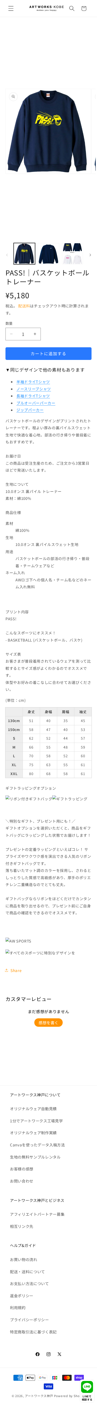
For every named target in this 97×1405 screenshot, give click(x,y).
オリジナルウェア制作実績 (33, 1132)
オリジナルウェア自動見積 (33, 1108)
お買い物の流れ (23, 1259)
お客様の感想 (21, 1168)
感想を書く (48, 1023)
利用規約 (18, 1307)
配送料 (24, 305)
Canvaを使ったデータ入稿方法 (37, 1144)
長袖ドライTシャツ (33, 395)
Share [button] (16, 970)
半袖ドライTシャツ (33, 381)
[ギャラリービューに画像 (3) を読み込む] (72, 253)
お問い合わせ (21, 1181)
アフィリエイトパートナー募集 (37, 1214)
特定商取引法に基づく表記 (33, 1331)
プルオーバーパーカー (35, 402)
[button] (11, 8)
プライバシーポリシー (29, 1319)
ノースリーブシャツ (33, 388)
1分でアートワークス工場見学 (36, 1120)
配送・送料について (27, 1271)
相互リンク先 (21, 1226)
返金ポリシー (21, 1295)
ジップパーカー (30, 409)
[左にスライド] (6, 254)
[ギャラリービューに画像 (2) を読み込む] (48, 253)
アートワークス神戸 (39, 1396)
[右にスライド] (90, 254)
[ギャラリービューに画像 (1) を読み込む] (24, 253)
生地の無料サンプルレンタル (35, 1157)
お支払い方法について (29, 1283)
